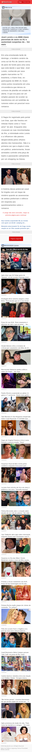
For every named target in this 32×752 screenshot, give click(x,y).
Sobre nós (3, 748)
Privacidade (25, 748)
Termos (19, 748)
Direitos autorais (5, 749)
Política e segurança (11, 748)
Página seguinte (16, 238)
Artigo (20, 2)
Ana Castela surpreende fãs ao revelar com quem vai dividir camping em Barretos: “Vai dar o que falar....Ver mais (15, 223)
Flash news (26, 2)
